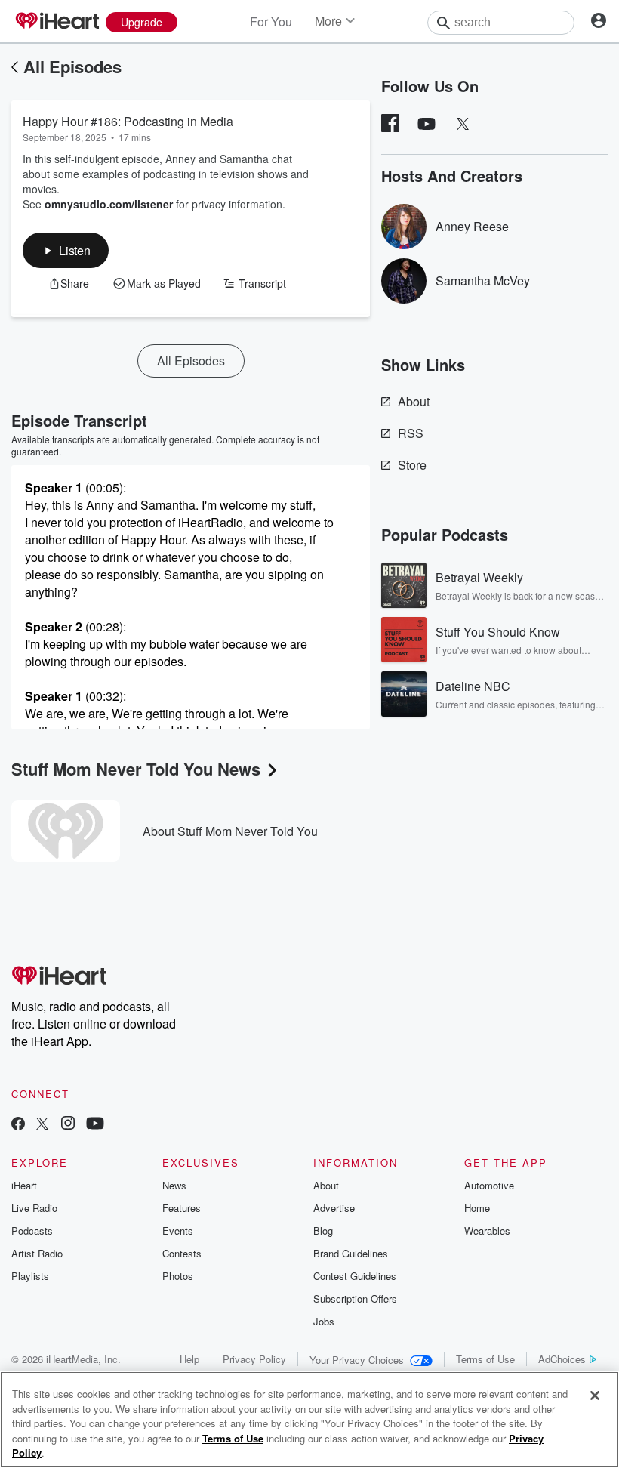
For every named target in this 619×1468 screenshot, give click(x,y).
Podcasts (32, 1230)
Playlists (30, 1276)
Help (189, 1359)
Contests (182, 1253)
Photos (177, 1276)
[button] (66, 250)
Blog (323, 1230)
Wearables (487, 1230)
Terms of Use (485, 1359)
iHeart (24, 1185)
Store (412, 464)
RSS (410, 433)
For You (271, 21)
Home (477, 1208)
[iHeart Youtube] (95, 1124)
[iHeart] (56, 22)
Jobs (323, 1321)
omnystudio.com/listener (109, 203)
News (174, 1185)
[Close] (594, 1395)
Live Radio (34, 1208)
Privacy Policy (254, 1359)
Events (177, 1230)
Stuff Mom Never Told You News (135, 769)
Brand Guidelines (350, 1253)
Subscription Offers (355, 1298)
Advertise (334, 1208)
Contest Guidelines (354, 1276)
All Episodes (72, 66)
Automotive (489, 1185)
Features (181, 1208)
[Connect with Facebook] (18, 1124)
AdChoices (562, 1359)
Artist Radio (37, 1253)
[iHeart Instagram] (68, 1124)
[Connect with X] (42, 1124)
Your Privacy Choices (357, 1359)
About (414, 401)
